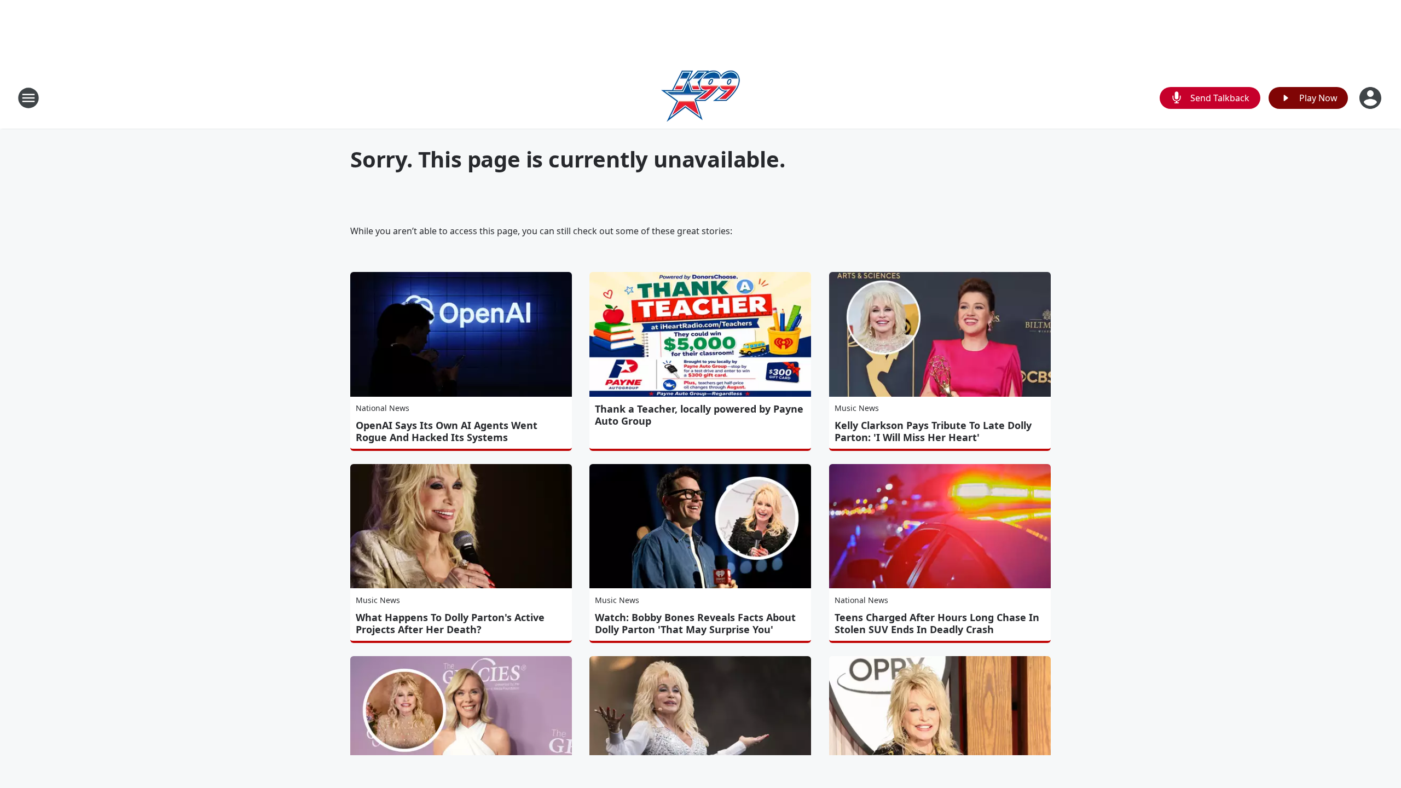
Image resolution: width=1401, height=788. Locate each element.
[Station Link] (700, 97)
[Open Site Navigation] (28, 98)
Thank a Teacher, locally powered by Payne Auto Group (699, 415)
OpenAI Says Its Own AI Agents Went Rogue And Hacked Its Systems (446, 431)
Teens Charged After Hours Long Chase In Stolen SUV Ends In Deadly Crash (937, 623)
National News (382, 408)
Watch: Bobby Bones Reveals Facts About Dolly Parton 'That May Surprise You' (695, 623)
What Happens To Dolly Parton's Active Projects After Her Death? (450, 623)
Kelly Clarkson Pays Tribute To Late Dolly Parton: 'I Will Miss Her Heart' (933, 431)
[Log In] (1371, 98)
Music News (857, 408)
